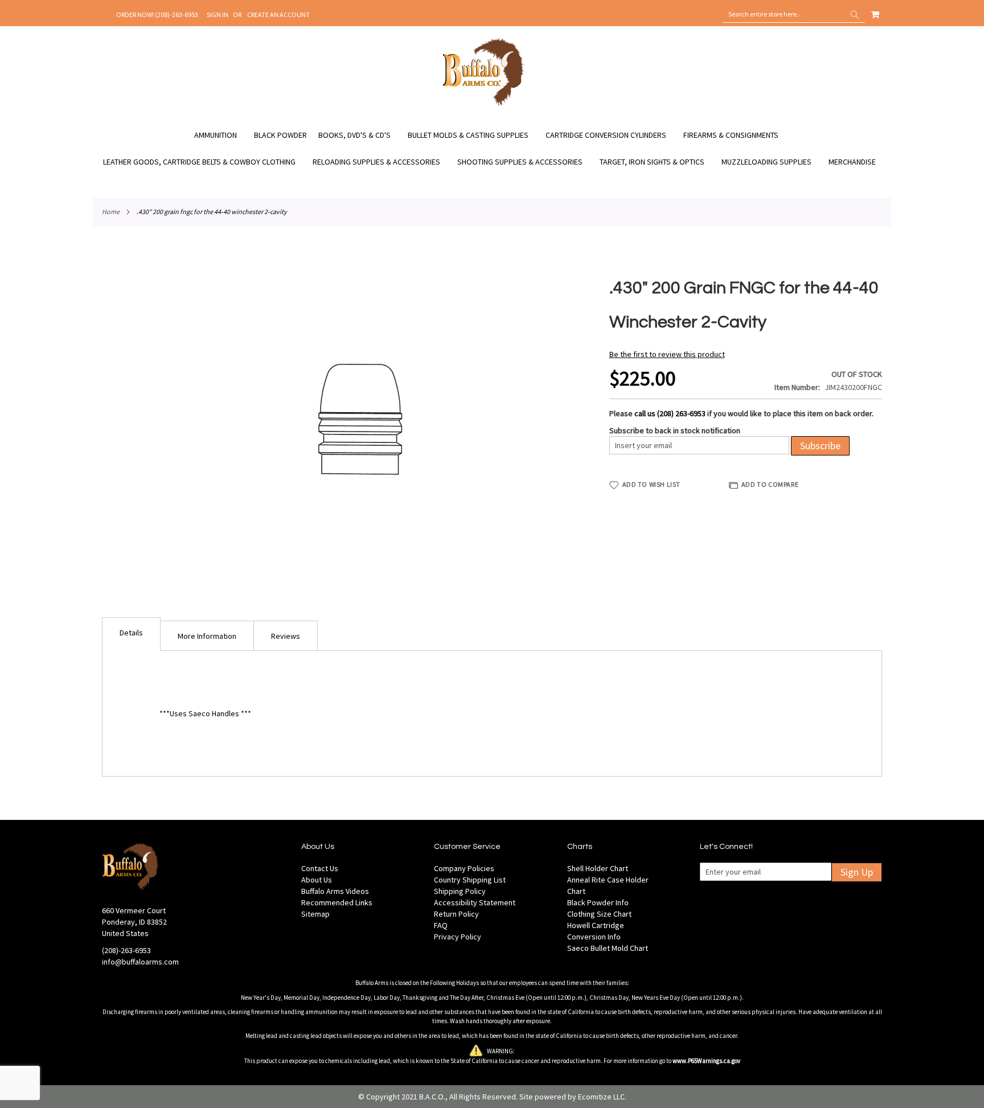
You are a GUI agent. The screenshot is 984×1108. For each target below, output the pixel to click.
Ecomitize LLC (601, 1096)
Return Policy (456, 914)
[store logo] (483, 104)
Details (131, 632)
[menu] (492, 148)
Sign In (217, 14)
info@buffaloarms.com (140, 962)
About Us (316, 880)
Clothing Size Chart (599, 914)
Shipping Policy (460, 891)
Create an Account (278, 14)
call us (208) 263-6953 (670, 413)
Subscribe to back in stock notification (674, 430)
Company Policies (464, 868)
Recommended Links (336, 902)
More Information (207, 636)
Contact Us (319, 868)
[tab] (131, 634)
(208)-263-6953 (126, 950)
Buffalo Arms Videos (335, 891)
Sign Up (856, 872)
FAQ (441, 925)
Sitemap (315, 914)
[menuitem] (221, 135)
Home (111, 211)
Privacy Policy (457, 936)
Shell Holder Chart (597, 868)
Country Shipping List (470, 880)
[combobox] (794, 14)
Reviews (285, 636)
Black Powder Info (598, 902)
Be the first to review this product (667, 354)
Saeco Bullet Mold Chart (607, 948)
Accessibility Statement (474, 902)
